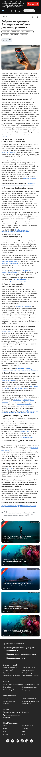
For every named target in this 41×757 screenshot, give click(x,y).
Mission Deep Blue (9, 690)
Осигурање (26, 690)
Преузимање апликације (30, 684)
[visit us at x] (13, 740)
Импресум (25, 712)
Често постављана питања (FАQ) (10, 669)
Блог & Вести (7, 687)
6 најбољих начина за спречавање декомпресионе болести (15, 230)
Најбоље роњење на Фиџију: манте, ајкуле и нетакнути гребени (19, 411)
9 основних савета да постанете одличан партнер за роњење (15, 280)
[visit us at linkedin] (27, 740)
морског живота (7, 331)
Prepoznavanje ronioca (29, 698)
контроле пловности (8, 153)
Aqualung (25, 728)
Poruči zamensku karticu (30, 676)
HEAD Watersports (10, 723)
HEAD (23, 734)
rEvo (23, 731)
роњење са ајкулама (9, 261)
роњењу (4, 136)
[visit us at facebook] (8, 740)
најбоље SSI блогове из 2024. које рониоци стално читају (18, 184)
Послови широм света (15, 658)
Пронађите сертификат (30, 673)
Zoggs (5, 734)
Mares (5, 728)
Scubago (6, 726)
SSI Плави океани (26, 437)
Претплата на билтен (15, 644)
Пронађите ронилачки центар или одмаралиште (20, 649)
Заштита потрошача (10, 673)
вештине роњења (29, 178)
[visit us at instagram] (18, 740)
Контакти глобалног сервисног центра (28, 669)
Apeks (5, 731)
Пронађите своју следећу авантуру (21, 654)
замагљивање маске (23, 307)
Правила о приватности (11, 712)
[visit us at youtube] (22, 740)
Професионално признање (9, 702)
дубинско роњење (21, 388)
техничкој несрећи (24, 404)
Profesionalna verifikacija (11, 676)
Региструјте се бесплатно (12, 684)
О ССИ (5, 698)
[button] (33, 4)
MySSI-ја (9, 468)
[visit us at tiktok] (32, 740)
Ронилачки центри (8, 380)
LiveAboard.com (27, 726)
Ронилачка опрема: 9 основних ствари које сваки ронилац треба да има (19, 369)
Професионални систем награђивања (30, 702)
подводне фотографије (9, 263)
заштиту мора (25, 431)
